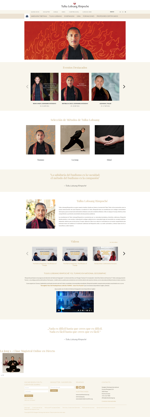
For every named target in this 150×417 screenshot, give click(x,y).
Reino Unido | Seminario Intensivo (44, 103)
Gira (78, 16)
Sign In (112, 11)
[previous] (27, 86)
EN (123, 12)
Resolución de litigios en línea (31, 409)
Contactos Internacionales (109, 401)
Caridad (55, 12)
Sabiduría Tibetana (39, 16)
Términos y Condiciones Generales (71, 407)
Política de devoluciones (88, 407)
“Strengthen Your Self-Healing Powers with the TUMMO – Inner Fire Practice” (62, 285)
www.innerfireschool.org (82, 394)
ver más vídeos (114, 242)
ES (125, 12)
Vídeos (63, 12)
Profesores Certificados (107, 16)
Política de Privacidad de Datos (52, 407)
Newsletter (46, 12)
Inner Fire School (74, 12)
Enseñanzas (69, 16)
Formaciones (88, 16)
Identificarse (29, 395)
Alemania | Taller (105, 103)
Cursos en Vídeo (87, 12)
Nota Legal (27, 407)
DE (120, 12)
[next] (123, 86)
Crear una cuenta (28, 398)
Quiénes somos (35, 12)
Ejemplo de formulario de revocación (106, 407)
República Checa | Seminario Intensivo (75, 103)
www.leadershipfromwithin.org (84, 399)
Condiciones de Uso (37, 407)
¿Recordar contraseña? (29, 400)
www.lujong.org (80, 396)
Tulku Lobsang (55, 16)
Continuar (53, 390)
